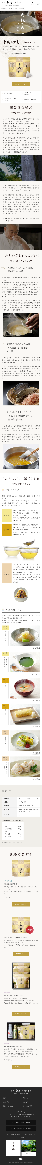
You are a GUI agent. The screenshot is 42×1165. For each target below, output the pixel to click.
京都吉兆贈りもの (5, 8)
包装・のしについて (9, 1106)
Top (4, 1098)
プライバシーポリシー (29, 1134)
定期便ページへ (21, 953)
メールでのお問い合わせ (22, 1122)
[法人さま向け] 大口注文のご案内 (21, 1128)
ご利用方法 (6, 1102)
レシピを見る (36, 648)
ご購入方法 (26, 1102)
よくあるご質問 (27, 1106)
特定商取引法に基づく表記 (14, 1134)
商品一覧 (25, 1098)
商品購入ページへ (20, 84)
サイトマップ (21, 1137)
